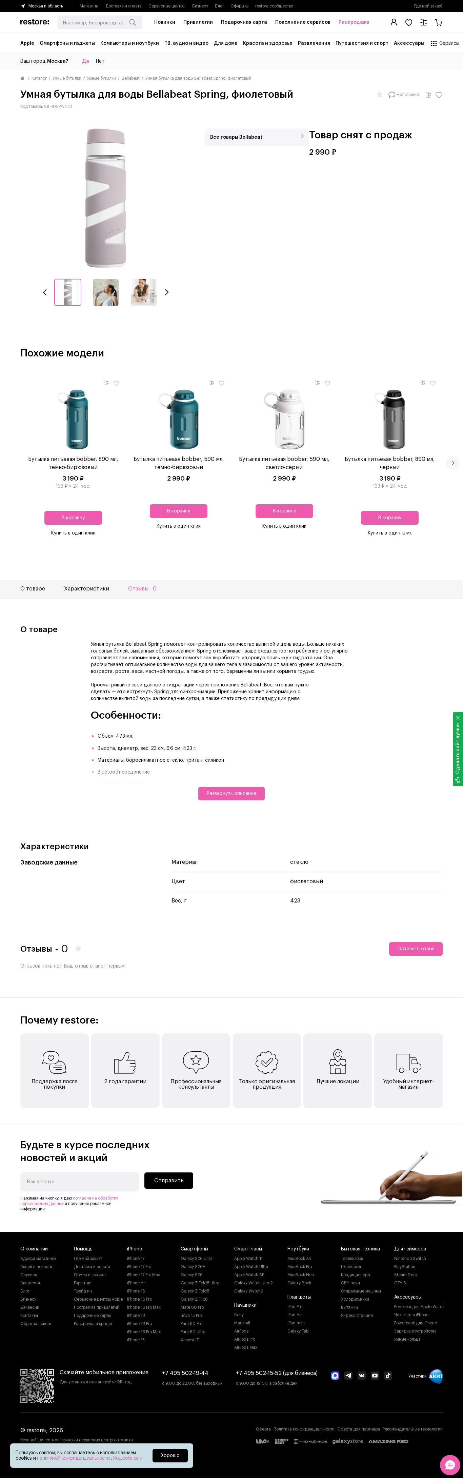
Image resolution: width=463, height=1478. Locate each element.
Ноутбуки (298, 1249)
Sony (239, 1315)
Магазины (89, 6)
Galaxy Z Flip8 (194, 1299)
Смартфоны (194, 1249)
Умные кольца (407, 1339)
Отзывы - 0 (142, 588)
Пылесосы (351, 1267)
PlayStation (404, 1267)
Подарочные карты (92, 1316)
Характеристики (86, 588)
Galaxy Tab (297, 1331)
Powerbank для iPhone (415, 1323)
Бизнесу (200, 6)
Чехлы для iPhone (411, 1315)
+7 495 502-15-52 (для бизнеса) (277, 1373)
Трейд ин (83, 1291)
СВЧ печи (350, 1283)
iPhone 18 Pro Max (144, 1332)
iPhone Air (136, 1283)
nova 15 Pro (191, 1316)
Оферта (263, 1429)
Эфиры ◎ (239, 6)
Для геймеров (410, 1249)
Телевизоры (352, 1259)
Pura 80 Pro (191, 1324)
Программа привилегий (96, 1307)
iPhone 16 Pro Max (144, 1307)
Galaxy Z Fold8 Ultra (200, 1283)
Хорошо (170, 1455)
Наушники (245, 1305)
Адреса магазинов (38, 1259)
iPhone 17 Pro (139, 1267)
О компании (34, 1249)
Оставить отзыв (416, 949)
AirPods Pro (244, 1339)
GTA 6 (400, 1283)
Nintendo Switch (410, 1259)
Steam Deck (406, 1275)
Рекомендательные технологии (413, 1429)
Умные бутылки (67, 78)
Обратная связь (35, 1324)
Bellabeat (131, 78)
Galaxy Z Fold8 (195, 1291)
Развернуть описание (231, 793)
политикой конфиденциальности (74, 1458)
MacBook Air (299, 1259)
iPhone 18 (136, 1316)
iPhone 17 (135, 1259)
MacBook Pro (299, 1267)
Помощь (83, 1249)
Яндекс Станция (357, 1316)
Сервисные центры (166, 6)
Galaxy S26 (192, 1275)
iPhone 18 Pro (139, 1324)
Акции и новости (36, 1267)
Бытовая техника (360, 1249)
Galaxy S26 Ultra (197, 1259)
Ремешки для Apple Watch (419, 1307)
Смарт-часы (248, 1249)
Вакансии (29, 1307)
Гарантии (83, 1283)
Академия (30, 1283)
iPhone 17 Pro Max (143, 1275)
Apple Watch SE (249, 1275)
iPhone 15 (136, 1340)
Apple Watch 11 (248, 1259)
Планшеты (299, 1297)
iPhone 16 (136, 1291)
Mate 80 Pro (192, 1307)
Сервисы (29, 1275)
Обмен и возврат (90, 1275)
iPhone (134, 1249)
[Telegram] (348, 1376)
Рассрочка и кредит (93, 1324)
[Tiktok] (388, 1376)
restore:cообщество (274, 6)
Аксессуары (408, 1297)
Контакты (29, 1316)
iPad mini (296, 1323)
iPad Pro (294, 1307)
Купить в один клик (73, 533)
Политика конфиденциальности (304, 1429)
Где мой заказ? (428, 6)
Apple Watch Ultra (251, 1267)
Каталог (39, 78)
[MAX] (335, 1376)
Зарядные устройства (415, 1331)
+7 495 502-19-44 (185, 1373)
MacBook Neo (300, 1275)
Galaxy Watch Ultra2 (253, 1283)
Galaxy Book (299, 1283)
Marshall (242, 1323)
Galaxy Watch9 (248, 1291)
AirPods (241, 1331)
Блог (219, 6)
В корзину (73, 518)
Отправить (169, 1180)
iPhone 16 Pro (139, 1299)
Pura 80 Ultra (193, 1332)
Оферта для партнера (358, 1429)
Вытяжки (349, 1307)
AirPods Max (245, 1347)
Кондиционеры (355, 1275)
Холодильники (355, 1299)
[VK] (362, 1376)
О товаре (32, 588)
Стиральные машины (361, 1291)
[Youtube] (375, 1376)
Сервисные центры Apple (98, 1299)
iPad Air (294, 1315)
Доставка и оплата (123, 6)
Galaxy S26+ (193, 1267)
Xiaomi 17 (190, 1340)
